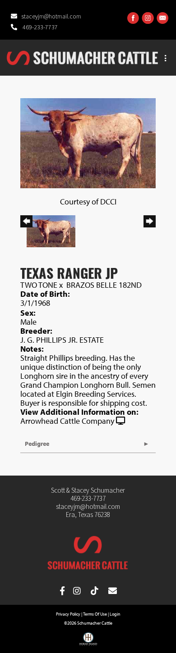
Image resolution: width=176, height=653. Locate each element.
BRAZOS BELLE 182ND (104, 285)
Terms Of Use (95, 614)
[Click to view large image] (88, 142)
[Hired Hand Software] (88, 642)
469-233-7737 (39, 27)
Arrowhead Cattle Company (67, 421)
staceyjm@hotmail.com (51, 16)
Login (115, 614)
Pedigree (37, 444)
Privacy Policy (68, 614)
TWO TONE (38, 285)
